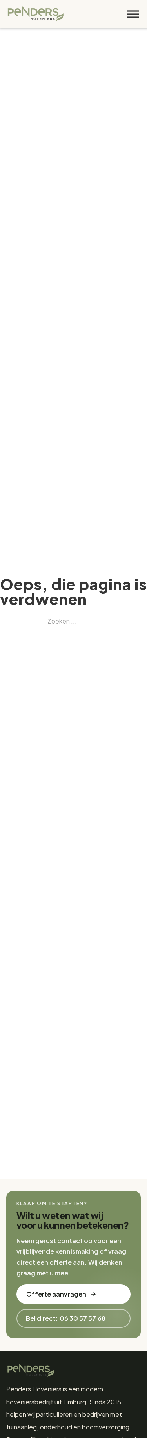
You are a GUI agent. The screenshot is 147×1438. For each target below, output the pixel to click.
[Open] (133, 14)
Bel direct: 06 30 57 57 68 (65, 1318)
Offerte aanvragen (56, 1294)
